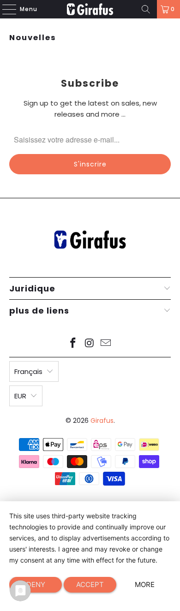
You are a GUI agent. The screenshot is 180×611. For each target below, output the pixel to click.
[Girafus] (90, 9)
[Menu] (4, 9)
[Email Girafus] (106, 343)
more (145, 584)
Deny (35, 584)
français (28, 371)
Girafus (102, 420)
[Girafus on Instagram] (89, 343)
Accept (90, 584)
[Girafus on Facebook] (73, 343)
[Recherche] (146, 9)
